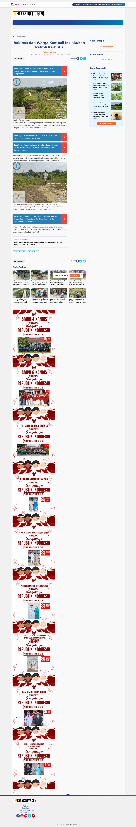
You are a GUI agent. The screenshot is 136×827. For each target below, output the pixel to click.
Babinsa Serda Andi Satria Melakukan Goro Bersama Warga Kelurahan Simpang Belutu (38, 243)
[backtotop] (68, 796)
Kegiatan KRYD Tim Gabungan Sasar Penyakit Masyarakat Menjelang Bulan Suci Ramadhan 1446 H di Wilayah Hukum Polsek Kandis (35, 218)
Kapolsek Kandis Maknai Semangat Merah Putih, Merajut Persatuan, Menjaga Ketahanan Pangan (100, 105)
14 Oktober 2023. (19, 252)
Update (75, 275)
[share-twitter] (81, 58)
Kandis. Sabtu (33, 252)
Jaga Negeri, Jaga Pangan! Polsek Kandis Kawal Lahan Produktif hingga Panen (101, 85)
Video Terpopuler (97, 41)
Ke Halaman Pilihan (106, 60)
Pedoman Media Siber (26, 810)
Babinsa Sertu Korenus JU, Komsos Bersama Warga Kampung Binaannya (99, 4)
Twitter (30, 818)
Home (16, 5)
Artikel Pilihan (96, 54)
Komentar (19, 58)
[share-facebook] (77, 58)
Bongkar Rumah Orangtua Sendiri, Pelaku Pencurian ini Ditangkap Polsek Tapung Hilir (100, 114)
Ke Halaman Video (106, 46)
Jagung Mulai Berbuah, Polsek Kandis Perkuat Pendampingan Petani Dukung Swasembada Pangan (101, 95)
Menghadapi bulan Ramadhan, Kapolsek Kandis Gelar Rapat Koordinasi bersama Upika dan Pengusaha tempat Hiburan (36, 147)
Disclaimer (26, 808)
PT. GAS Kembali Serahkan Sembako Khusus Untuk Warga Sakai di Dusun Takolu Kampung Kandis (101, 76)
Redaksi (26, 806)
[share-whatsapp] (84, 58)
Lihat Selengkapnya (106, 123)
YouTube (35, 818)
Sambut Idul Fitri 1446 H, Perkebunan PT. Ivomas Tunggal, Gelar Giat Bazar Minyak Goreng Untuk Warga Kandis (34, 71)
